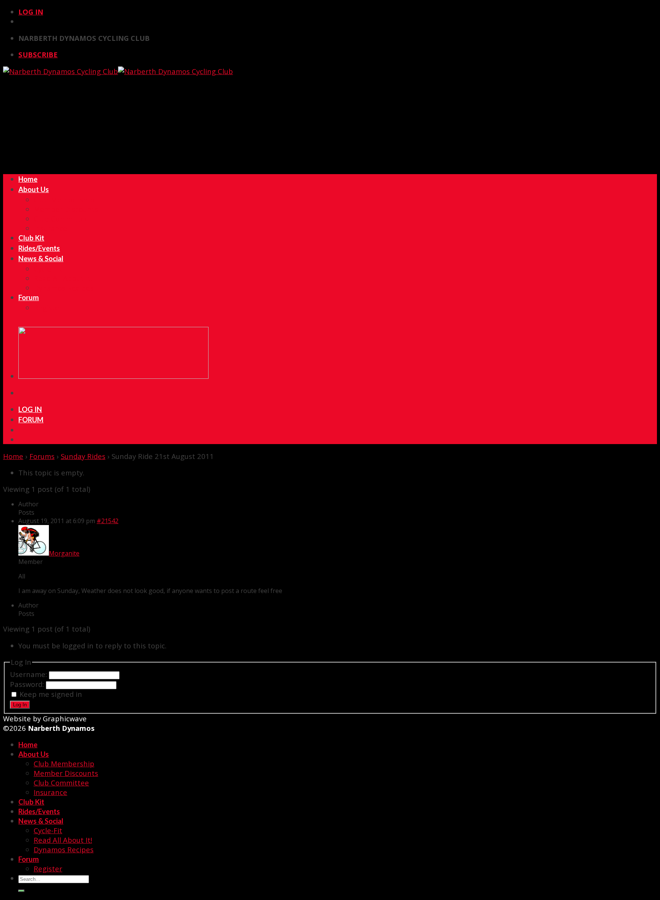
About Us (33, 189)
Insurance (50, 228)
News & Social (40, 258)
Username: (29, 674)
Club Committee (61, 218)
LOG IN (30, 409)
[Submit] (21, 891)
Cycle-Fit (48, 268)
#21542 (107, 521)
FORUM (31, 419)
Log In (30, 11)
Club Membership (64, 199)
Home (27, 179)
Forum (28, 297)
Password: (28, 684)
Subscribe (38, 54)
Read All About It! (63, 278)
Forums (42, 456)
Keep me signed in (50, 694)
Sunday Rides (83, 456)
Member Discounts (66, 209)
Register (48, 307)
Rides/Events (39, 248)
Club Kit (31, 238)
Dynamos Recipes (64, 287)
